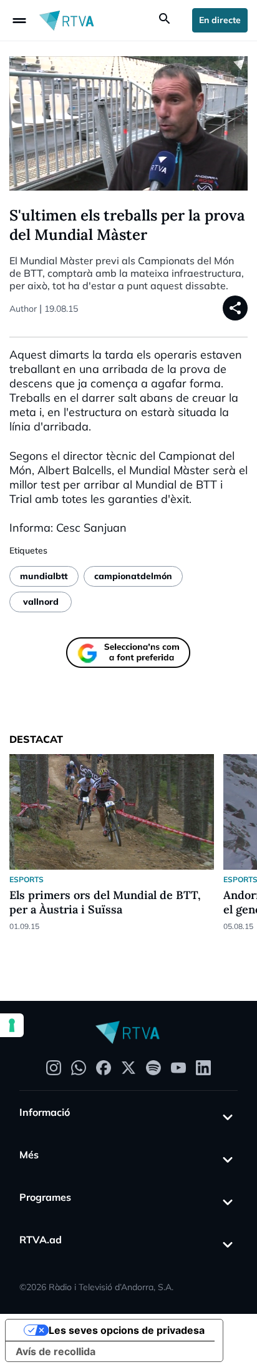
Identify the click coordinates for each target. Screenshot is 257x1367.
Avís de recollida (55, 1351)
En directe (220, 20)
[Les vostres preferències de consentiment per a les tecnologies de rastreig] (12, 1025)
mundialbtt (44, 576)
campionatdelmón (133, 576)
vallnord (41, 601)
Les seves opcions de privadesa (127, 1330)
